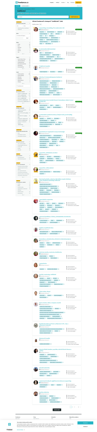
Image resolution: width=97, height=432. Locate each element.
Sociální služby (20, 187)
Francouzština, (20, 101)
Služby (19, 184)
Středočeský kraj (21, 62)
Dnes (19, 133)
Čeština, (19, 95)
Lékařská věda (33, 13)
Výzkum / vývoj (42, 13)
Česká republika (21, 74)
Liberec (19, 49)
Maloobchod (20, 193)
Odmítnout (85, 426)
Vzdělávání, (20, 120)
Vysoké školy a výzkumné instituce (22, 189)
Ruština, (19, 98)
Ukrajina (19, 81)
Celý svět (19, 149)
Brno (19, 45)
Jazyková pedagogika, (22, 109)
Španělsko (20, 78)
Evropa (19, 148)
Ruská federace (21, 80)
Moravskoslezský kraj (22, 63)
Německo (19, 77)
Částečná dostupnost (22, 158)
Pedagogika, (20, 118)
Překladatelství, (21, 115)
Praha (19, 44)
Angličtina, (20, 93)
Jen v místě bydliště (21, 143)
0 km (27, 38)
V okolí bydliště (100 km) (22, 145)
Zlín (18, 52)
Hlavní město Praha (21, 59)
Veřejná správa (20, 191)
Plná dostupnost (21, 157)
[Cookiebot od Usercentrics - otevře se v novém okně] (9, 430)
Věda (27, 13)
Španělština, (20, 99)
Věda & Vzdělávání (27, 8)
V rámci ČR (20, 146)
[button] (52, 2)
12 (78, 407)
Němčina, (19, 96)
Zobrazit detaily (20, 429)
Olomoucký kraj (21, 67)
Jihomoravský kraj (21, 60)
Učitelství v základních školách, (22, 122)
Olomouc (19, 47)
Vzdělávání (20, 13)
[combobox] (40, 17)
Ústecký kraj (20, 65)
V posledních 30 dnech (22, 136)
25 (40, 24)
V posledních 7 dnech (22, 134)
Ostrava (19, 50)
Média (19, 185)
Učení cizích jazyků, (21, 112)
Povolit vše (85, 422)
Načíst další (57, 409)
